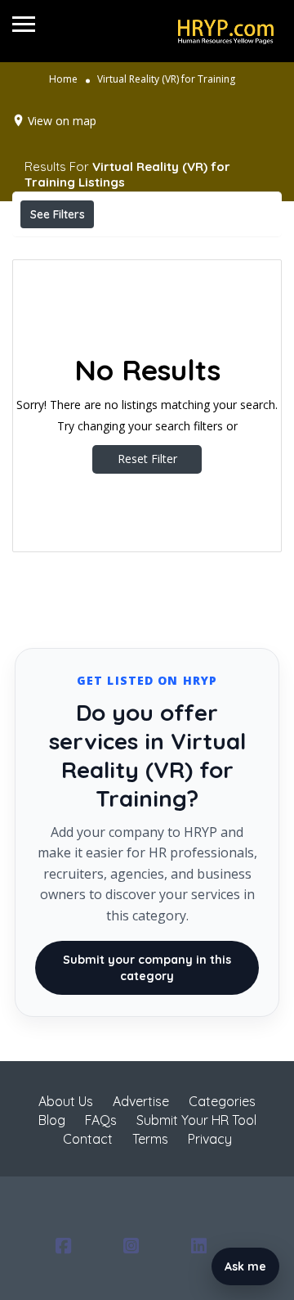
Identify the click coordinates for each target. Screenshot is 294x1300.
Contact (88, 1139)
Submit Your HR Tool (196, 1120)
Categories (222, 1101)
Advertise (141, 1101)
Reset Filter (147, 458)
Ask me (245, 1266)
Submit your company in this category (147, 967)
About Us (65, 1101)
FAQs (101, 1120)
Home (63, 79)
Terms (150, 1139)
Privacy (210, 1139)
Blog (51, 1120)
